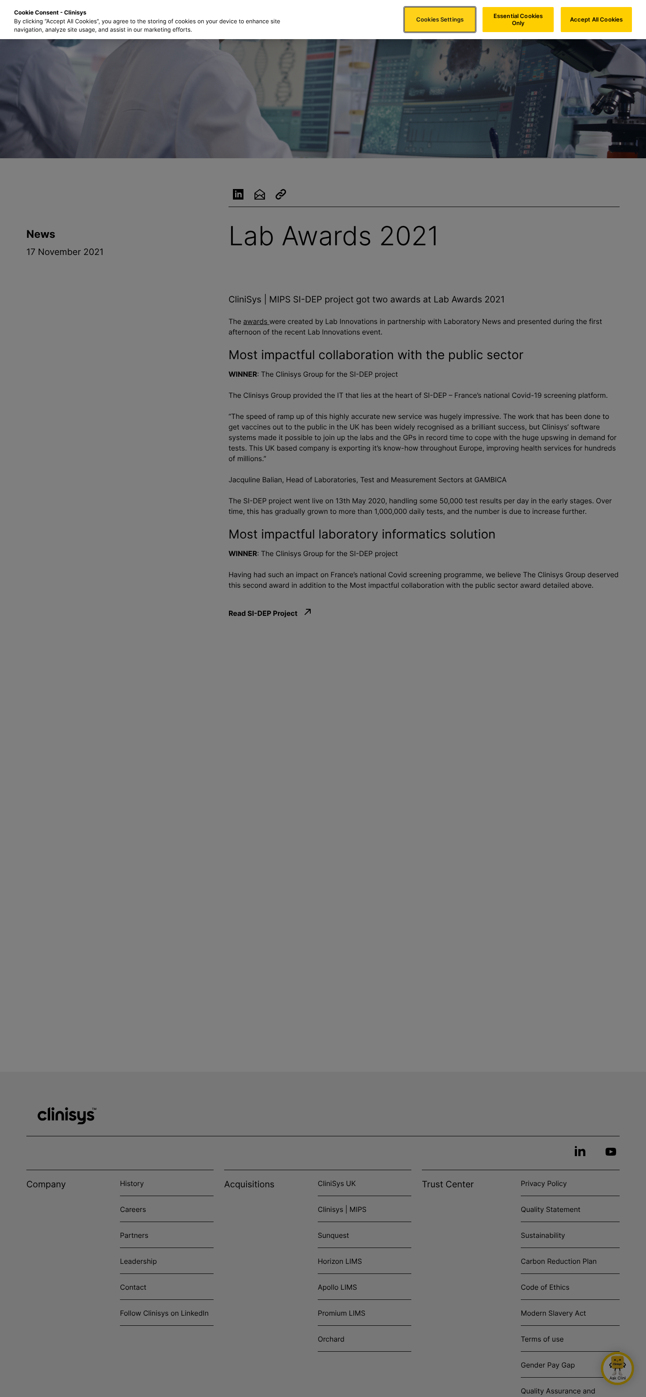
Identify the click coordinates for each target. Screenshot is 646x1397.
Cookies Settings (440, 19)
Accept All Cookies (596, 19)
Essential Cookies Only (518, 19)
